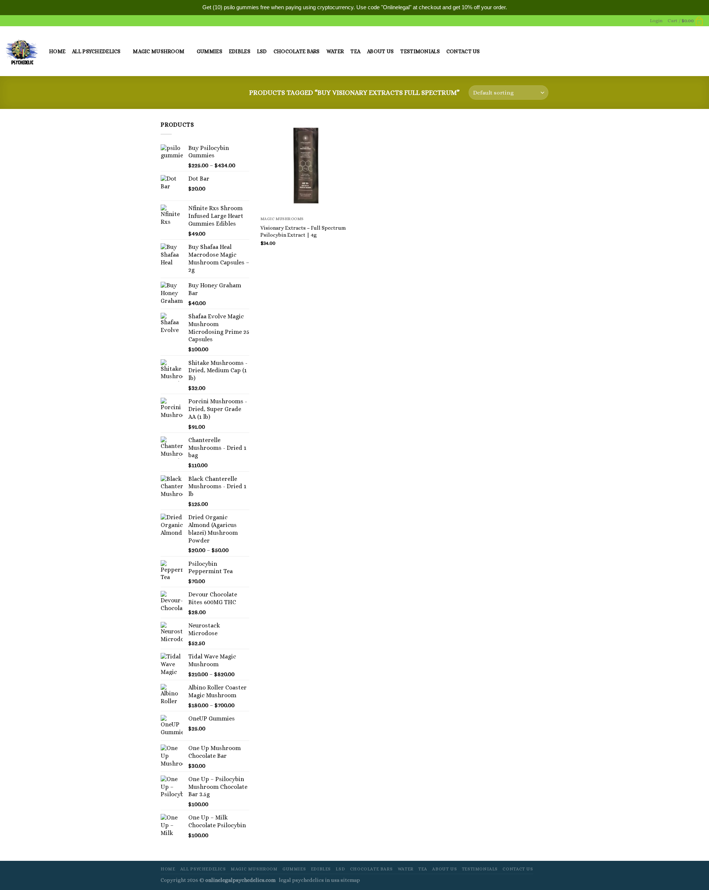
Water (335, 51)
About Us (380, 51)
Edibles (239, 51)
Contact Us (463, 51)
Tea (355, 51)
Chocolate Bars (297, 51)
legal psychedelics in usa (309, 880)
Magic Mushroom (158, 51)
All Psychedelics (96, 51)
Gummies (209, 51)
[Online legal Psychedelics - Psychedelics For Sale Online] (22, 51)
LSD (262, 51)
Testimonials (419, 51)
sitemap (350, 880)
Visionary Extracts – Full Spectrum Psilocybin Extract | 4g (303, 231)
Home (57, 51)
